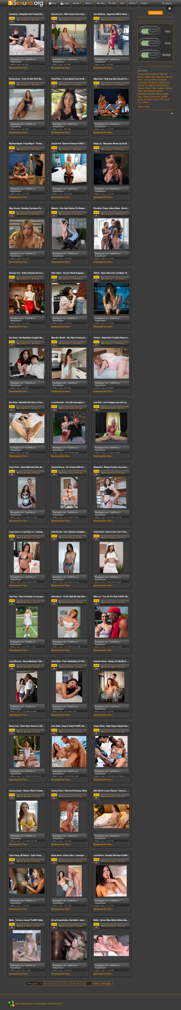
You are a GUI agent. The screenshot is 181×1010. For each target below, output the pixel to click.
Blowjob (141, 73)
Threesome (153, 82)
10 (83, 983)
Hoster (144, 3)
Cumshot (152, 79)
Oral (145, 79)
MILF (153, 76)
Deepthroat (164, 82)
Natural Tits (143, 85)
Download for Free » (19, 67)
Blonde (169, 76)
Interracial (142, 82)
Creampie (161, 79)
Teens (155, 99)
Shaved (141, 88)
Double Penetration (151, 96)
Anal (148, 73)
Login (66, 3)
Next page (106, 983)
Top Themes (155, 12)
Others (132, 3)
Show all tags (143, 106)
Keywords (143, 70)
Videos (88, 3)
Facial (148, 88)
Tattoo (145, 102)
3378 (95, 983)
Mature (169, 88)
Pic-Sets (112, 3)
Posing (159, 93)
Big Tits (163, 73)
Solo (145, 90)
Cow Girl (147, 99)
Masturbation (163, 85)
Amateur (152, 90)
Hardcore (155, 73)
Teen (140, 79)
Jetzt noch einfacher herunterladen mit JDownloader (38, 1003)
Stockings (142, 93)
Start (54, 3)
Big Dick (151, 93)
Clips (154, 88)
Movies (76, 3)
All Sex (160, 90)
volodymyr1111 (25, 20)
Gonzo (141, 76)
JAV (122, 3)
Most (64, 408)
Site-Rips (101, 3)
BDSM (164, 96)
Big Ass (152, 85)
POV (161, 99)
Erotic (140, 99)
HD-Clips (78, 408)
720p (140, 90)
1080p (147, 76)
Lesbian (161, 88)
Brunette (161, 76)
